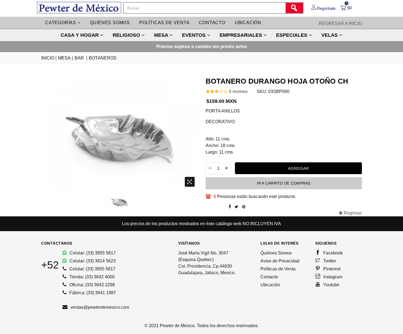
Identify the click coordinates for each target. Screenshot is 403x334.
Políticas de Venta (278, 269)
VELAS (330, 35)
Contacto (212, 22)
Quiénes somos (110, 22)
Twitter (329, 261)
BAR (81, 58)
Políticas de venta (164, 22)
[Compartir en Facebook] (230, 207)
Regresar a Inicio (340, 23)
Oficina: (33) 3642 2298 (91, 284)
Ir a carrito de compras (283, 183)
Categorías (61, 22)
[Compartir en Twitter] (236, 207)
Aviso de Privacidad (279, 261)
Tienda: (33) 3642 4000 (91, 276)
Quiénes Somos (276, 253)
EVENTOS (194, 35)
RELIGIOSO (127, 35)
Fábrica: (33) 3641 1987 (92, 292)
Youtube (330, 284)
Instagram (332, 276)
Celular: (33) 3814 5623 (92, 261)
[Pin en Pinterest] (244, 207)
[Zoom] (190, 182)
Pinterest (331, 269)
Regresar (352, 213)
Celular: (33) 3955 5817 (92, 253)
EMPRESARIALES (241, 35)
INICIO (48, 58)
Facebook (332, 253)
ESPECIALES (292, 35)
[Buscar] (294, 7)
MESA (161, 35)
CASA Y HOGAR (80, 35)
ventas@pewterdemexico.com (99, 307)
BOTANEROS (103, 58)
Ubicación (248, 22)
